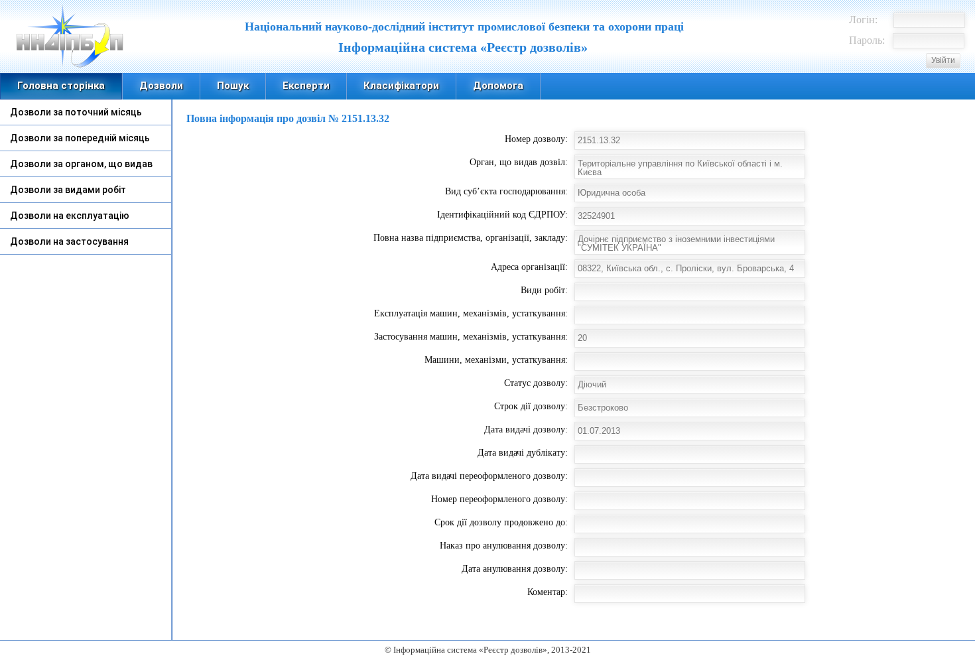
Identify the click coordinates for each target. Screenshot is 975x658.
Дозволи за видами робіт (68, 189)
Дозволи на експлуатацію (69, 215)
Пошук (233, 86)
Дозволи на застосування (69, 241)
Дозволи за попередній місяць (80, 138)
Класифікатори (401, 86)
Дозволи (161, 86)
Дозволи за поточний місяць (76, 112)
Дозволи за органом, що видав (81, 164)
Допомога (498, 86)
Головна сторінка (61, 86)
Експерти (306, 86)
